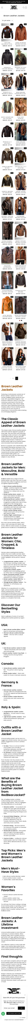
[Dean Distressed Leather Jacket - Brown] (19, 320)
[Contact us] (3, 1014)
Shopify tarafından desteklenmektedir (14, 1019)
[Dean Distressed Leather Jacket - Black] (21, 320)
